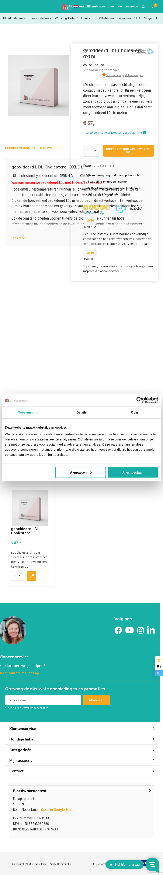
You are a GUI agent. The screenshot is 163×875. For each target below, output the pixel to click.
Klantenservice (128, 6)
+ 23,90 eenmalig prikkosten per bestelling (112, 133)
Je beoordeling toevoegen (101, 70)
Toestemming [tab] (28, 412)
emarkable (66, 864)
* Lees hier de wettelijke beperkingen (26, 708)
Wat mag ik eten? (66, 18)
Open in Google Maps (57, 810)
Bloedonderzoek (14, 18)
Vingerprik (151, 18)
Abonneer (96, 700)
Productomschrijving (20, 148)
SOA (137, 18)
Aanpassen (78, 472)
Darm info (87, 18)
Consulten (124, 18)
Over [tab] (134, 412)
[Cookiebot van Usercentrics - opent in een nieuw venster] (139, 400)
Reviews (46, 148)
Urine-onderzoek (40, 18)
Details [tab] (81, 412)
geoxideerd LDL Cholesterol (25, 530)
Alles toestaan (132, 472)
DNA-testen (106, 18)
